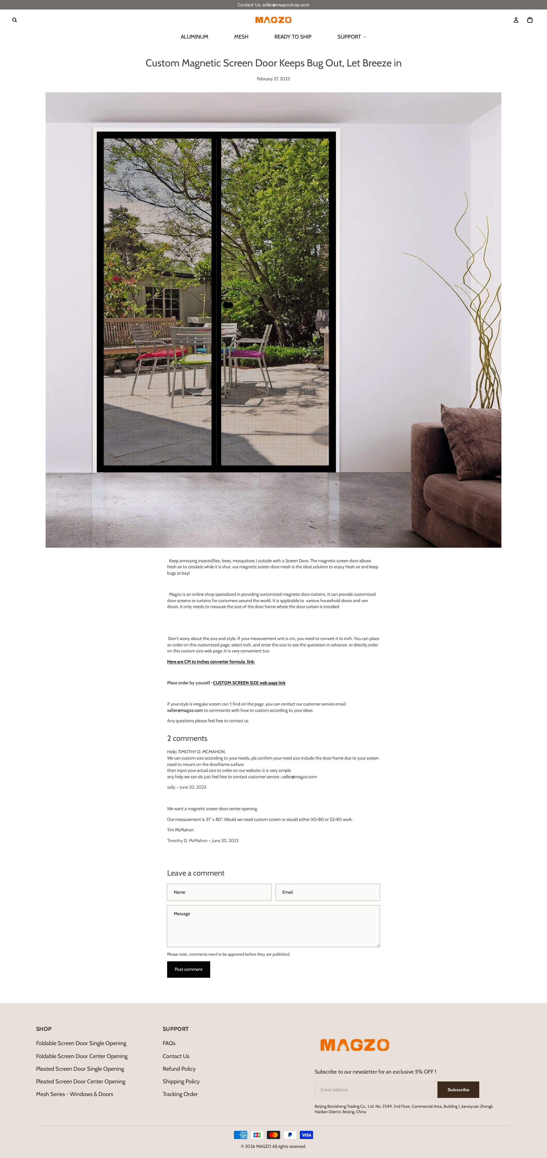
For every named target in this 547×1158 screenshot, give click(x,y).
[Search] (15, 20)
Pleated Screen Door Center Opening (80, 1081)
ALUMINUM (194, 37)
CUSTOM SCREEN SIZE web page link (249, 683)
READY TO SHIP (292, 37)
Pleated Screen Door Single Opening (80, 1068)
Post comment (189, 969)
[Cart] (530, 20)
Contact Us (176, 1056)
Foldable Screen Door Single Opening (81, 1043)
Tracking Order (180, 1094)
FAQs (169, 1043)
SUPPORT (349, 37)
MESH (241, 37)
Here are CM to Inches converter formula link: (211, 661)
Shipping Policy (181, 1081)
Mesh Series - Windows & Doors (74, 1094)
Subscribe (458, 1089)
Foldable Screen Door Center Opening (82, 1056)
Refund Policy (179, 1068)
